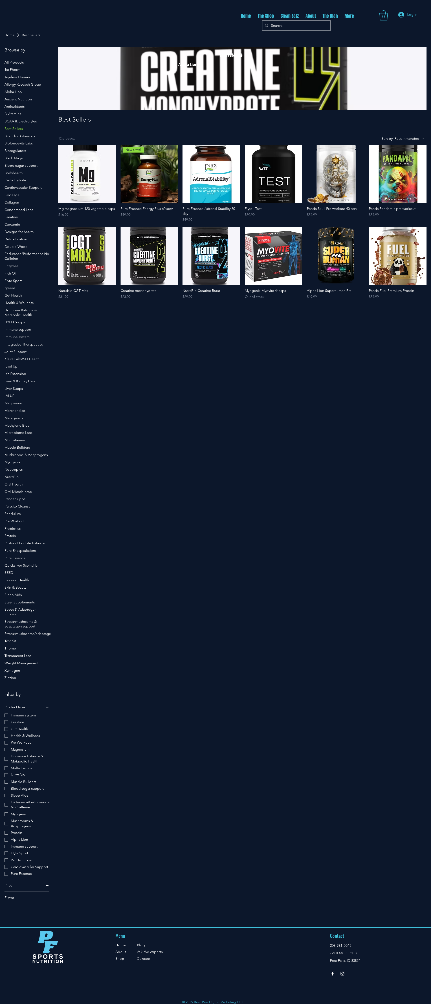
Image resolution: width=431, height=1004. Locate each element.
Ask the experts (150, 952)
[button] (383, 15)
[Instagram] (342, 973)
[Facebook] (332, 973)
